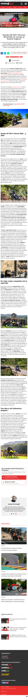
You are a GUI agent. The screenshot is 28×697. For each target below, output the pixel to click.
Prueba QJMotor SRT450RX (16, 0)
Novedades (9, 7)
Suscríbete (3, 7)
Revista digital (3, 694)
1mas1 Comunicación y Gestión (10, 688)
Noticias (20, 7)
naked (21, 56)
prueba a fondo (16, 87)
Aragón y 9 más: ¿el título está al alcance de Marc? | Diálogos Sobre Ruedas (18, 629)
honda (7, 56)
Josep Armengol (14, 504)
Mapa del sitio (4, 691)
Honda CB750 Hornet (14, 56)
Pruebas (15, 7)
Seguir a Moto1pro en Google (19, 52)
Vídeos (25, 7)
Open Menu (25, 3)
